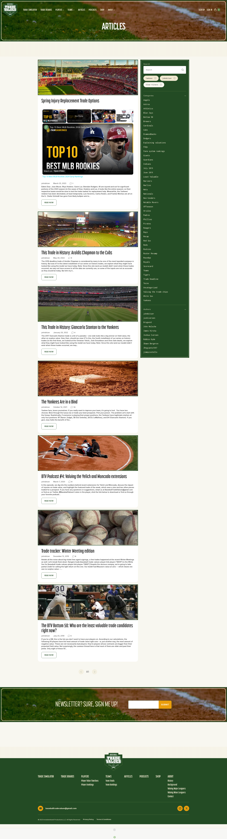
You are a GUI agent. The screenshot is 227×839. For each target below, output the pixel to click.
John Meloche (149, 326)
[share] (128, 126)
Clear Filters (152, 85)
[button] (81, 671)
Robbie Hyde (149, 339)
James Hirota (149, 331)
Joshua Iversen (150, 335)
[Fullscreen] (65, 121)
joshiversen (149, 318)
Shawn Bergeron (150, 343)
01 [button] (87, 671)
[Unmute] (46, 121)
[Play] (43, 121)
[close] (114, 830)
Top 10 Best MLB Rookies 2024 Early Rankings (73, 127)
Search (146, 64)
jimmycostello (150, 352)
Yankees (149, 78)
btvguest (147, 322)
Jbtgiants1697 (150, 348)
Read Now (48, 202)
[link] (46, 127)
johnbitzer (167, 78)
